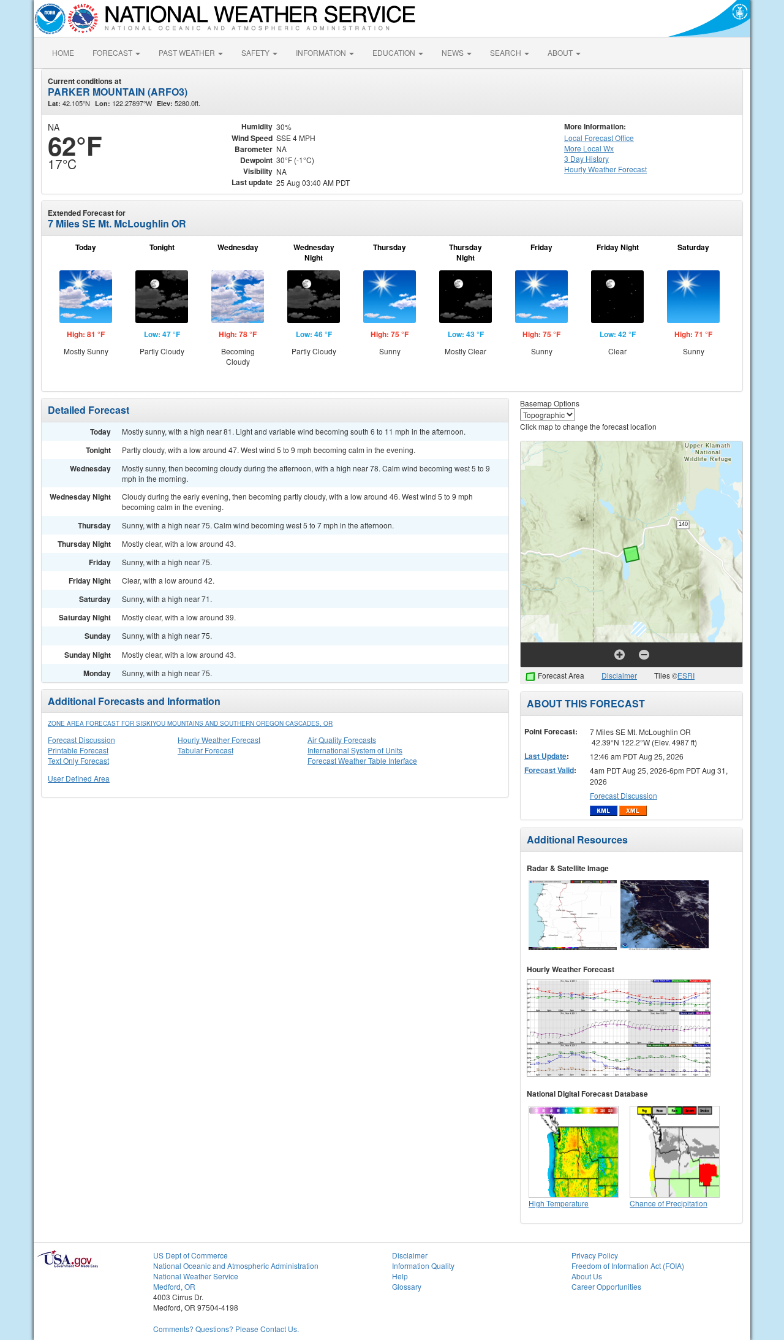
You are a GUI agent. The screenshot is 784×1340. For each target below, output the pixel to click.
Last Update (545, 755)
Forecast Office (599, 137)
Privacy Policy (594, 1255)
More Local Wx (589, 148)
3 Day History (586, 158)
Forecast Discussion (81, 739)
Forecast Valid (549, 769)
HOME (63, 52)
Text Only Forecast (78, 760)
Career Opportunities (606, 1286)
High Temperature (559, 1203)
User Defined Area (79, 778)
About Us (586, 1276)
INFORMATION (322, 52)
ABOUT (561, 52)
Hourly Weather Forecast (219, 739)
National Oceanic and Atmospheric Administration (235, 1265)
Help (400, 1276)
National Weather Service (195, 1276)
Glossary (406, 1286)
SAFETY (256, 52)
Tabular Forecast (205, 750)
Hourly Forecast (605, 169)
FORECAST (113, 52)
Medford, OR (174, 1286)
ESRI (686, 675)
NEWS (454, 52)
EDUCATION (394, 52)
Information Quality (423, 1265)
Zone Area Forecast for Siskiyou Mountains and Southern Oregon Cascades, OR (190, 723)
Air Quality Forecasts (341, 739)
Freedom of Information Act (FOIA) (627, 1265)
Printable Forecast (78, 750)
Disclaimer (619, 675)
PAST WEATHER (188, 52)
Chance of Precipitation (668, 1203)
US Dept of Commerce (190, 1255)
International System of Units (354, 750)
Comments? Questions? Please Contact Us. (226, 1328)
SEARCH (506, 52)
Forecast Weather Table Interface (362, 760)
